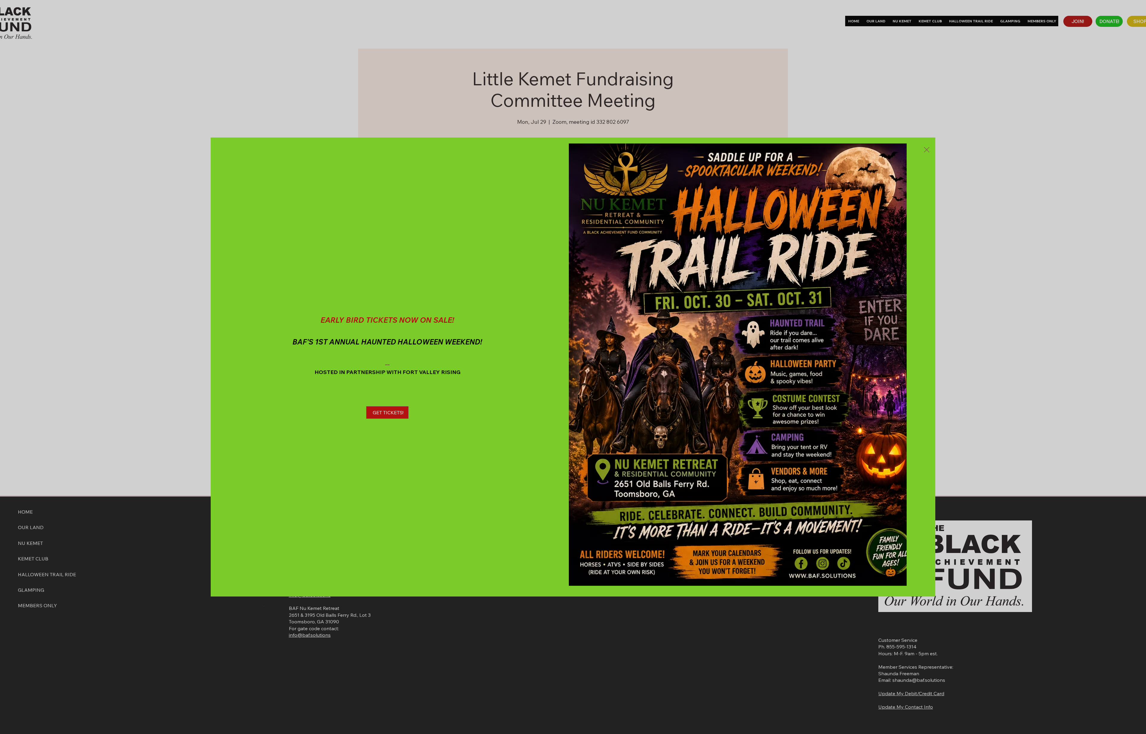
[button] (926, 150)
